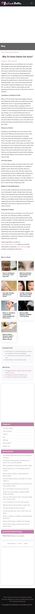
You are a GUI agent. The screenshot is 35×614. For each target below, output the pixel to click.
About (27, 599)
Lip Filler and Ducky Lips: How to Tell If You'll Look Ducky (26, 294)
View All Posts (11, 543)
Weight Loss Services (14, 599)
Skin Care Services (14, 597)
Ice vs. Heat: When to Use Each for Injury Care (16, 489)
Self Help (5, 440)
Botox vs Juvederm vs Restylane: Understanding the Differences (9, 315)
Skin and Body (14, 52)
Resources (22, 601)
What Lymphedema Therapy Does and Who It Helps (17, 465)
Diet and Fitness (7, 431)
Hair (4, 437)
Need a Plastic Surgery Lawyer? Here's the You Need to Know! (8, 337)
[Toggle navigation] (31, 3)
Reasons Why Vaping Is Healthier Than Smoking (26, 314)
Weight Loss (6, 446)
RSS (20, 543)
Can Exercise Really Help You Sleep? (16, 377)
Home (3, 52)
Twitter (26, 543)
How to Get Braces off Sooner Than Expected (9, 274)
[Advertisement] (17, 24)
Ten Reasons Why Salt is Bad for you (16, 375)
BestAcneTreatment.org (9, 244)
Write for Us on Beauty (18, 536)
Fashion (5, 434)
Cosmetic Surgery (8, 428)
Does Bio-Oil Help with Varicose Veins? (8, 294)
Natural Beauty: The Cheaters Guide (15, 360)
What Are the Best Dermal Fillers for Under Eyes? (25, 274)
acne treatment (21, 247)
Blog (7, 52)
